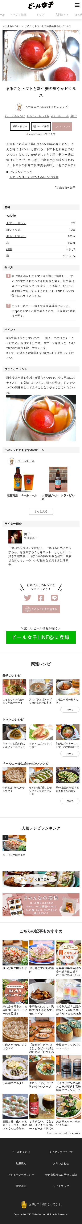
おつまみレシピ (11, 26)
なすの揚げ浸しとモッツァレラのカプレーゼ (40, 791)
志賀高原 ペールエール (22, 495)
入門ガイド (62, 14)
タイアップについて (61, 1152)
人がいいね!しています (41, 134)
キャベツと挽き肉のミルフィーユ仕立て (14, 745)
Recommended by (59, 1133)
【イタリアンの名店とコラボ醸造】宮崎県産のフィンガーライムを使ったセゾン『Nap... (68, 1090)
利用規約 (21, 1163)
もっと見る (41, 511)
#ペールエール (60, 116)
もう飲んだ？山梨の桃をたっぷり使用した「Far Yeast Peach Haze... (68, 1012)
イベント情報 (19, 14)
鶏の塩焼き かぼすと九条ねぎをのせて (67, 789)
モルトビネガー (16, 236)
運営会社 (21, 1186)
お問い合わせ (61, 1163)
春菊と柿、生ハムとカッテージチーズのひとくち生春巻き (15, 1125)
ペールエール (33, 107)
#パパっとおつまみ (38, 116)
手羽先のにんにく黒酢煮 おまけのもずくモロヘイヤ (41, 1010)
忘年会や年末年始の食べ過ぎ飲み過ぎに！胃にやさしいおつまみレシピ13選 (68, 973)
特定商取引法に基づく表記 (61, 1174)
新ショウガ (13, 229)
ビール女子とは (21, 1152)
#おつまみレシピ (15, 116)
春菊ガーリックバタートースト (68, 1046)
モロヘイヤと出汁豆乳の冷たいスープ (41, 1085)
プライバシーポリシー (21, 1174)
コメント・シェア (61, 128)
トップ (40, 14)
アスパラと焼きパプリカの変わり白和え (40, 701)
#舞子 (73, 116)
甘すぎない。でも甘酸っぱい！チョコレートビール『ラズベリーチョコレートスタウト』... (41, 1128)
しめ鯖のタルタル (13, 1083)
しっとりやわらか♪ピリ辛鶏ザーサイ (13, 701)
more (70, 709)
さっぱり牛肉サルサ (14, 855)
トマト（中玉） (16, 223)
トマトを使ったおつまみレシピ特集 (34, 177)
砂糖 (9, 249)
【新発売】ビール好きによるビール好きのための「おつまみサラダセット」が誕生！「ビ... (41, 1052)
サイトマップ (61, 1186)
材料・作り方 (20, 126)
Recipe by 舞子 (65, 187)
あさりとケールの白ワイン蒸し (68, 1123)
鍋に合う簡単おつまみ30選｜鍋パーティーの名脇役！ (15, 1010)
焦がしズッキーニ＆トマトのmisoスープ (67, 745)
